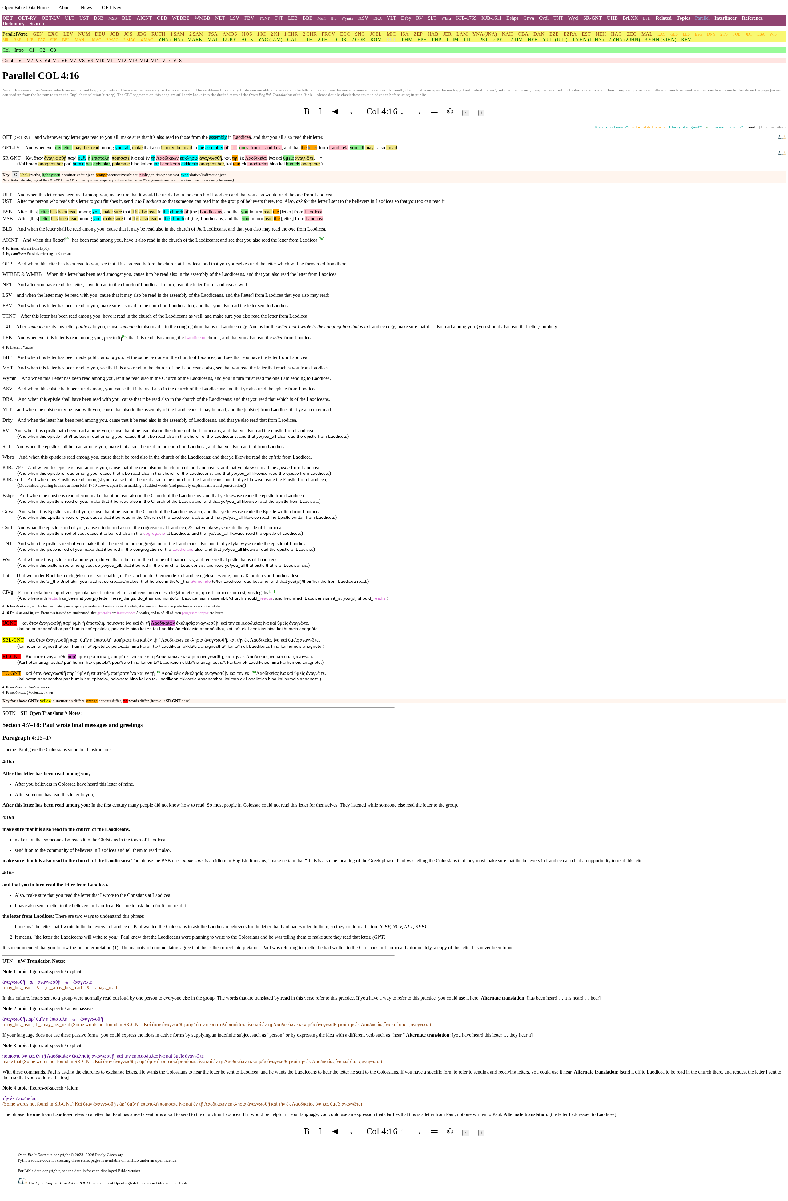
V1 (21, 60)
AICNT (144, 18)
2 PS (724, 34)
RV (419, 18)
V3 (38, 60)
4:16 (5, 347)
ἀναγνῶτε (304, 158)
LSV (234, 18)
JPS (333, 18)
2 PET (499, 39)
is (136, 211)
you (119, 147)
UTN (7, 961)
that (147, 147)
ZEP (418, 34)
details (80, 1170)
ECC (345, 34)
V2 (30, 60)
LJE (30, 40)
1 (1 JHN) (588, 39)
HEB (533, 39)
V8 (81, 60)
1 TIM (452, 39)
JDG (142, 34)
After (22, 211)
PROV (328, 34)
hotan (31, 164)
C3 (53, 50)
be (85, 147)
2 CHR (310, 34)
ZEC (632, 34)
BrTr (647, 18)
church (176, 211)
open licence (165, 1160)
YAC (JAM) (270, 39)
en (149, 164)
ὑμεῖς (288, 158)
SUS (53, 40)
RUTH (158, 34)
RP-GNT (11, 656)
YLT (391, 18)
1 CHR (291, 34)
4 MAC (147, 40)
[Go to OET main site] (23, 1182)
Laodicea (242, 137)
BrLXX (630, 18)
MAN (79, 40)
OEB (162, 18)
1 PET (482, 39)
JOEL (376, 34)
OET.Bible (179, 1183)
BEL (66, 40)
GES (674, 34)
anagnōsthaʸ (50, 164)
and (287, 147)
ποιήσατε (121, 158)
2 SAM (196, 34)
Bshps (512, 18)
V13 (133, 60)
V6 (64, 60)
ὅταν (38, 158)
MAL (647, 34)
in (195, 147)
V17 (166, 60)
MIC (391, 34)
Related (664, 18)
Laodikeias (257, 164)
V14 (144, 60)
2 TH (323, 39)
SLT (432, 18)
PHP (436, 39)
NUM (84, 34)
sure (118, 211)
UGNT (9, 623)
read (94, 147)
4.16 (5, 606)
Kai (22, 164)
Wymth (347, 18)
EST (586, 34)
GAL (292, 39)
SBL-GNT (13, 640)
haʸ (89, 164)
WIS (773, 34)
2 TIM (516, 39)
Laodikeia (271, 147)
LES (686, 34)
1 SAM (177, 34)
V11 (111, 60)
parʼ (67, 164)
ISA (405, 34)
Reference (752, 18)
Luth (7, 575)
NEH (601, 34)
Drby (406, 18)
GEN (38, 34)
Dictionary (13, 23)
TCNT (264, 18)
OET (7, 18)
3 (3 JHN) (660, 39)
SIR (5, 40)
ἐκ (241, 158)
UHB (612, 18)
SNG (360, 34)
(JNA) (484, 34)
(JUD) (555, 39)
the (201, 147)
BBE (307, 18)
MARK (195, 39)
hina (135, 164)
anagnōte (310, 164)
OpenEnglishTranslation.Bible (139, 1183)
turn (258, 211)
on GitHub (130, 1160)
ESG (698, 34)
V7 (73, 60)
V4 (47, 60)
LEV (68, 34)
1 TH (308, 39)
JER (447, 34)
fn (68, 238)
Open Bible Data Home (25, 7)
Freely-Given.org (109, 1154)
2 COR (358, 39)
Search (37, 23)
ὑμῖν (82, 158)
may (77, 147)
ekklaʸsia (189, 164)
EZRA (570, 34)
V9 (90, 60)
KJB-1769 (466, 18)
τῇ (153, 158)
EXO (53, 34)
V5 (56, 60)
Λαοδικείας (256, 158)
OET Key (111, 7)
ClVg (7, 592)
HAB (433, 34)
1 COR (340, 39)
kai (143, 164)
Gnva (528, 18)
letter (67, 147)
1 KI (261, 34)
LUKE (229, 39)
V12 (122, 60)
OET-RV (27, 18)
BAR (18, 40)
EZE (554, 34)
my (58, 147)
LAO (661, 34)
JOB (114, 34)
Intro (19, 50)
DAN (539, 34)
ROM (376, 39)
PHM (407, 39)
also (156, 147)
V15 (155, 60)
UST (84, 18)
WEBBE (181, 18)
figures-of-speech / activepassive (61, 1008)
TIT (467, 39)
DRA (377, 18)
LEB (293, 18)
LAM (462, 34)
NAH (507, 34)
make (137, 147)
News (86, 7)
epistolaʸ (101, 164)
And (29, 147)
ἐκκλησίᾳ (189, 158)
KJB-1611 (491, 18)
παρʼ (72, 158)
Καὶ (29, 158)
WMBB (202, 18)
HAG (616, 34)
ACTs (247, 39)
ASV (363, 18)
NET (220, 18)
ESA (761, 34)
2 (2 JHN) (624, 39)
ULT (69, 18)
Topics (683, 18)
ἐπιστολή (100, 158)
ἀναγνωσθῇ (55, 158)
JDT (749, 34)
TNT (558, 18)
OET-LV (51, 18)
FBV (249, 18)
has (53, 211)
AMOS (230, 34)
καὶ (141, 158)
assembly (218, 137)
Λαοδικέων (167, 158)
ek (244, 164)
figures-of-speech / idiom (54, 1087)
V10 (100, 60)
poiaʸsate (121, 164)
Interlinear (725, 18)
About (64, 7)
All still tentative (771, 127)
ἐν (147, 158)
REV (686, 39)
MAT (212, 39)
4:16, (6, 248)
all (126, 147)
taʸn (236, 164)
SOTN (9, 713)
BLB (127, 18)
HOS (247, 34)
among (107, 147)
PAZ (41, 40)
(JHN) (170, 39)
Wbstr (446, 18)
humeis (293, 164)
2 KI (275, 34)
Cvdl (544, 18)
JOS (128, 34)
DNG (711, 34)
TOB (737, 34)
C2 (42, 50)
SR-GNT (592, 18)
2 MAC (112, 40)
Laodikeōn (170, 164)
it (162, 147)
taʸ (156, 164)
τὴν (235, 158)
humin (79, 164)
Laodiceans (211, 211)
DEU (100, 34)
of (226, 147)
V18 (177, 60)
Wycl (573, 18)
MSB (112, 18)
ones (243, 147)
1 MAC (95, 40)
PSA (213, 34)
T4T (279, 18)
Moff (321, 18)
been (62, 211)
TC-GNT (11, 673)
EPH (422, 39)
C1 (31, 50)
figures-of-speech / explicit (55, 971)
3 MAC (129, 40)
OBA (523, 34)
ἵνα (134, 158)
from (254, 147)
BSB (98, 18)
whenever (52, 137)
